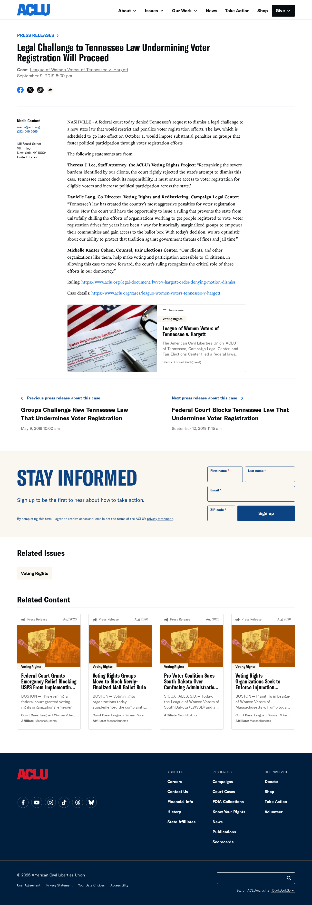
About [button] (125, 10)
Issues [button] (152, 10)
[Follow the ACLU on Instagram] (50, 802)
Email (214, 490)
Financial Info (180, 801)
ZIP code (217, 510)
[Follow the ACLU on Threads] (77, 802)
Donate (271, 781)
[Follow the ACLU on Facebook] (23, 802)
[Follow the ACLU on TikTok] (64, 802)
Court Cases (224, 791)
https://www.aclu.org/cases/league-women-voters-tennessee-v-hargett (155, 293)
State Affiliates (181, 821)
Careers (174, 781)
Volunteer (274, 811)
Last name (255, 471)
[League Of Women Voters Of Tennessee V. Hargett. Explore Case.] (157, 338)
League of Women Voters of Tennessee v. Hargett (79, 69)
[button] (40, 91)
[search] (289, 878)
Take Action (237, 10)
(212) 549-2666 (27, 131)
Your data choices (91, 885)
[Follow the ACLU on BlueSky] (91, 802)
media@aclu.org (28, 127)
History (174, 811)
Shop (262, 10)
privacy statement (160, 519)
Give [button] (281, 10)
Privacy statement (59, 885)
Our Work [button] (182, 10)
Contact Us (177, 791)
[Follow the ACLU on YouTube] (36, 802)
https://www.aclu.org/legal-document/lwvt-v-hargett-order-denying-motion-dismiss (158, 282)
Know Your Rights (229, 811)
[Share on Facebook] (20, 91)
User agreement (28, 885)
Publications (224, 831)
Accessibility (119, 885)
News (211, 10)
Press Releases (35, 35)
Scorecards (223, 841)
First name (218, 471)
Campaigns (223, 781)
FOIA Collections (228, 801)
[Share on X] (30, 91)
